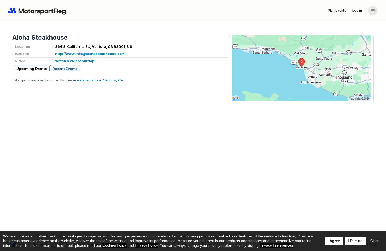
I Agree (334, 241)
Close (375, 241)
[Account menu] (373, 10)
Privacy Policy (146, 245)
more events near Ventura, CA (98, 80)
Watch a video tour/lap (74, 61)
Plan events (337, 10)
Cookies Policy (114, 245)
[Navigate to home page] (38, 10)
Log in (357, 10)
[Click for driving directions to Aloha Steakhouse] (301, 68)
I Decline (355, 241)
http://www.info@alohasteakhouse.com (90, 53)
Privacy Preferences (276, 245)
